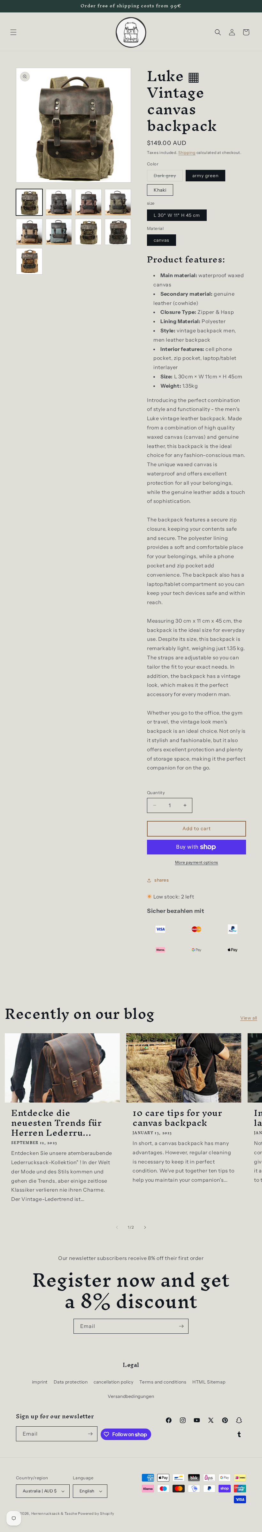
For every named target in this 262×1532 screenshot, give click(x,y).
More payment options (196, 862)
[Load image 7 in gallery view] (88, 232)
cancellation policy (113, 1382)
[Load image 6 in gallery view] (59, 232)
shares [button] (161, 880)
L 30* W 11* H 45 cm (177, 215)
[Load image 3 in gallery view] (88, 202)
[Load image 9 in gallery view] (29, 261)
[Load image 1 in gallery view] (29, 202)
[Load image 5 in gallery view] (29, 232)
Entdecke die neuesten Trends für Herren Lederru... (56, 1123)
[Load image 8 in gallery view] (118, 232)
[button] (13, 32)
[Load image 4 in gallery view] (118, 202)
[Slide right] (145, 1227)
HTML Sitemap (208, 1382)
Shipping (187, 152)
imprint (40, 1382)
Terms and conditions (162, 1382)
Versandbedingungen (131, 1396)
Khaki (160, 190)
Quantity (156, 792)
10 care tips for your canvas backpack (177, 1118)
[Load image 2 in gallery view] (59, 202)
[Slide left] (117, 1227)
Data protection (71, 1382)
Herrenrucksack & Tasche (54, 1513)
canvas (161, 240)
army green (205, 175)
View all (248, 1018)
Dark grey (168, 176)
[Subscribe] (181, 1326)
